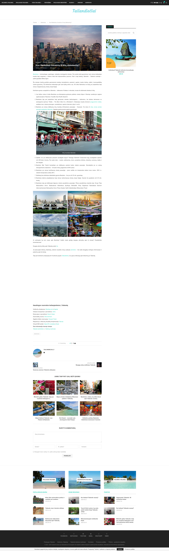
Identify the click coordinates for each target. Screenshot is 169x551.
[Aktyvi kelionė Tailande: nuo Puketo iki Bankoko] (44, 408)
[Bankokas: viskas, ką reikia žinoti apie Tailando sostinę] (91, 387)
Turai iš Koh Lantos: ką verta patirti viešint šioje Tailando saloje (89, 509)
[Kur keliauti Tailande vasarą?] (74, 500)
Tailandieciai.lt (43, 68)
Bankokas (43, 22)
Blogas (71, 2)
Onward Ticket (52, 319)
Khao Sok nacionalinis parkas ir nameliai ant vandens (54, 498)
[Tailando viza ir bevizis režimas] (38, 510)
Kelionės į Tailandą (7, 2)
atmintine (73, 249)
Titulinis (35, 22)
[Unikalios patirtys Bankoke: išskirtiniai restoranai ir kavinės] (91, 408)
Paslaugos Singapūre (60, 2)
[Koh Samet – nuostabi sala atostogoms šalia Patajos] (67, 408)
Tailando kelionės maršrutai (78, 542)
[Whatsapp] (159, 2)
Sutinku (120, 549)
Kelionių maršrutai (51, 329)
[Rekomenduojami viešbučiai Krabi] (74, 521)
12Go (54, 311)
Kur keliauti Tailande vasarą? (89, 497)
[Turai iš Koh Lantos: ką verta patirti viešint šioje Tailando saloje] (74, 510)
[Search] (166, 2)
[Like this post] (71, 343)
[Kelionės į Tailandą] (120, 480)
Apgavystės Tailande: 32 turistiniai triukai (123, 498)
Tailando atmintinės (38, 329)
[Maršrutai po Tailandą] (85, 480)
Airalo (57, 324)
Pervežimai (47, 2)
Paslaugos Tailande (22, 2)
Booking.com (49, 309)
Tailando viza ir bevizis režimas (54, 508)
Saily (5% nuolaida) (49, 324)
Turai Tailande (36, 2)
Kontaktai (88, 2)
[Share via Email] (75, 343)
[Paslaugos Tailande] (49, 480)
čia (57, 246)
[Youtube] (155, 2)
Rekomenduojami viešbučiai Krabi (89, 519)
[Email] (157, 2)
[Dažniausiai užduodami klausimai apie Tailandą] (38, 521)
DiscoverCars (48, 316)
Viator (53, 314)
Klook (49, 314)
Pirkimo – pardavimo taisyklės (117, 542)
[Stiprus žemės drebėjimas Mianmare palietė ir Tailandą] (67, 387)
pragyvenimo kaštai (95, 102)
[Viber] (161, 2)
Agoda (56, 309)
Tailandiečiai (65, 255)
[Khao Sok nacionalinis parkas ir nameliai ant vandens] (38, 500)
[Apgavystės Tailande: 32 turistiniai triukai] (109, 500)
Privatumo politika (101, 542)
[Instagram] (152, 2)
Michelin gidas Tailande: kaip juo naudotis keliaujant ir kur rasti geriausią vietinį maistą (125, 520)
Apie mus (80, 2)
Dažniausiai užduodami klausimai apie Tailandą (52, 519)
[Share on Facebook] (73, 343)
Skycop (61, 321)
